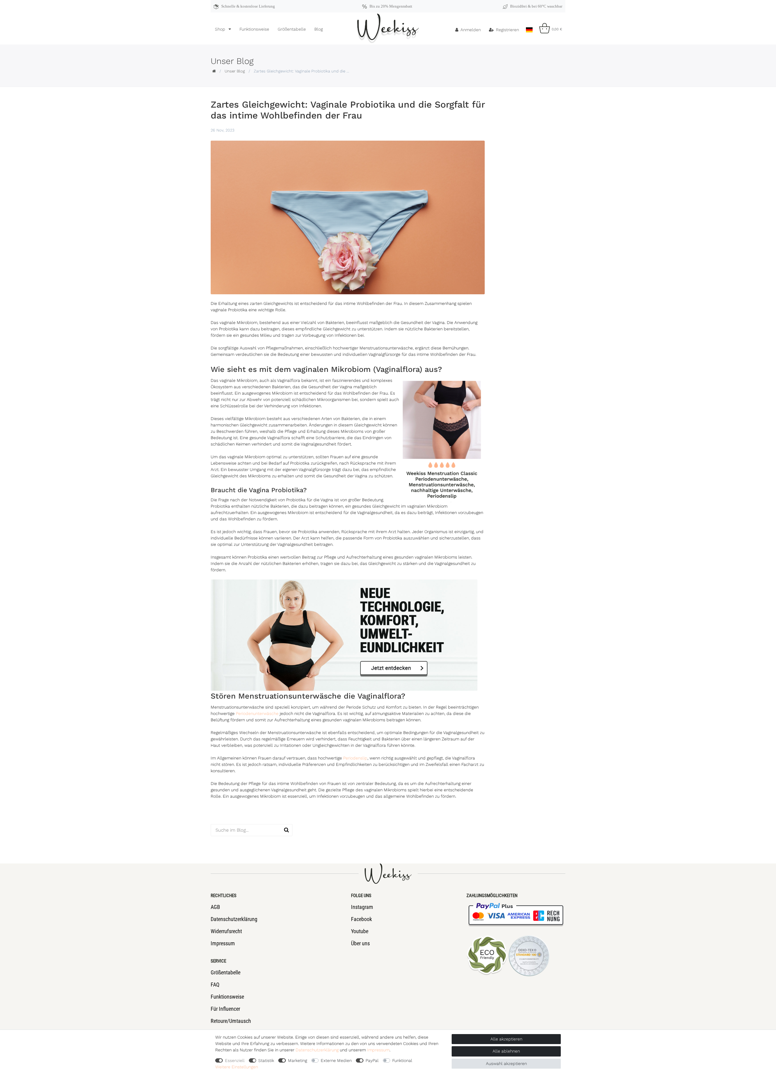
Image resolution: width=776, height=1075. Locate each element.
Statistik (266, 1060)
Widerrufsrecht (226, 931)
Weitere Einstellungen (236, 1066)
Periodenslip (355, 758)
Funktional (402, 1060)
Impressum (223, 943)
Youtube (359, 931)
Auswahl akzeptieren (506, 1063)
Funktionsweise (254, 29)
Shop (220, 29)
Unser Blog (235, 71)
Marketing (297, 1060)
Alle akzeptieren (506, 1039)
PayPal (372, 1060)
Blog (318, 29)
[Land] (529, 28)
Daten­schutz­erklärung (317, 1049)
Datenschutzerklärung (234, 919)
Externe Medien (336, 1060)
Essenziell (235, 1060)
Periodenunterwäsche (257, 713)
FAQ (215, 984)
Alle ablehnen (506, 1051)
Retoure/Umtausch (231, 1021)
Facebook (361, 919)
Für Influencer (225, 1009)
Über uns (360, 943)
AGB (215, 907)
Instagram (362, 907)
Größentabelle (292, 29)
